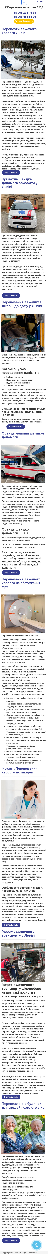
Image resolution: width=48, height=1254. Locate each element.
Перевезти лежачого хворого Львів (19, 31)
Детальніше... (12, 173)
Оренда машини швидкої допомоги (23, 435)
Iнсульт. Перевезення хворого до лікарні (20, 770)
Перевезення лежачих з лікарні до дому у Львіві (22, 304)
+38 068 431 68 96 (24, 16)
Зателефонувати (24, 21)
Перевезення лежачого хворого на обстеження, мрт (22, 583)
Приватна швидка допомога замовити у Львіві (20, 183)
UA (37, 1)
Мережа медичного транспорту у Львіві (18, 933)
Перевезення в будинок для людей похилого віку (23, 1105)
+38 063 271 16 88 (24, 12)
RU (41, 1)
